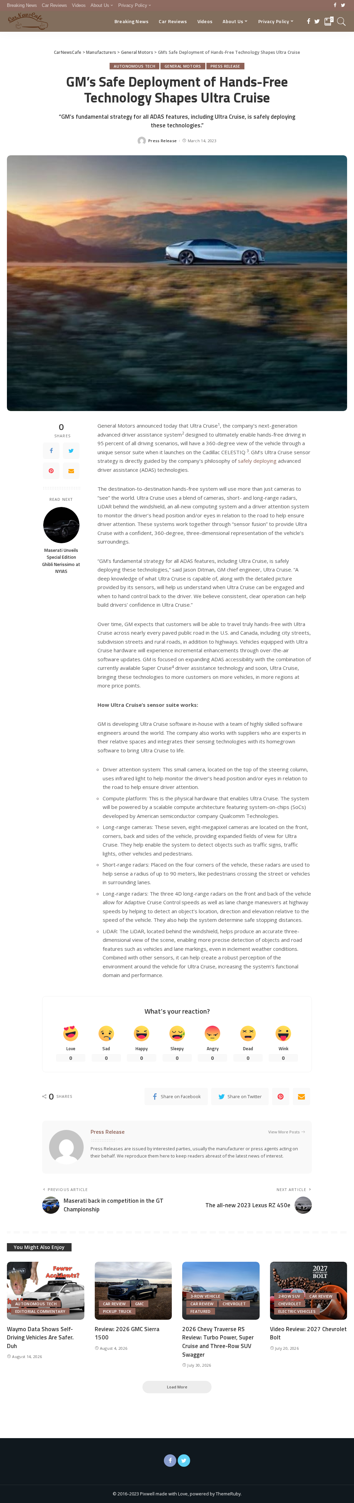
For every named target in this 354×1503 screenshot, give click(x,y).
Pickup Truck (117, 1311)
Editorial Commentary (40, 1311)
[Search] (341, 21)
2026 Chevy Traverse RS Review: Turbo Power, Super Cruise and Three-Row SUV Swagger (218, 1342)
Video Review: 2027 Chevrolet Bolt (308, 1333)
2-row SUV (289, 1296)
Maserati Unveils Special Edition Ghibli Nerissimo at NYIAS (61, 561)
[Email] (71, 470)
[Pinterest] (51, 470)
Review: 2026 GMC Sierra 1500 (127, 1333)
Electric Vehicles (297, 1311)
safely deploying (257, 460)
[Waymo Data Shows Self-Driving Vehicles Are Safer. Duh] (45, 1291)
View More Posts (284, 1131)
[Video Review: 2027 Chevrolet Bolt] (308, 1291)
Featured (200, 1311)
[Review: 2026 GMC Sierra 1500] (133, 1291)
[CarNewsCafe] (28, 21)
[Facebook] (335, 5)
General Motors (183, 66)
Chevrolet (234, 1303)
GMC (139, 1303)
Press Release (225, 66)
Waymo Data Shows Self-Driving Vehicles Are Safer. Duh (40, 1337)
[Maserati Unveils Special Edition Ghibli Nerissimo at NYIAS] (61, 525)
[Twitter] (343, 5)
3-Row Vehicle (205, 1296)
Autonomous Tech (134, 66)
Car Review (114, 1303)
